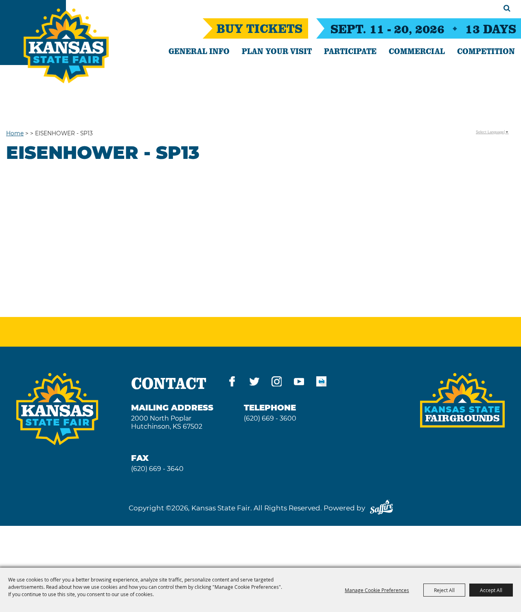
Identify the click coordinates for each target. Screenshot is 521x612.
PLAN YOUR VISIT (277, 50)
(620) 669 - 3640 (157, 469)
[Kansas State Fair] (66, 46)
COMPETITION (486, 50)
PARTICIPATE (350, 50)
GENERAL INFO (199, 50)
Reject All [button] (444, 590)
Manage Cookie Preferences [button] (377, 590)
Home (15, 133)
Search (507, 8)
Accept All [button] (491, 590)
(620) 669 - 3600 (270, 418)
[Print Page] (321, 383)
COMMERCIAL (417, 50)
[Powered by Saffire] (381, 508)
